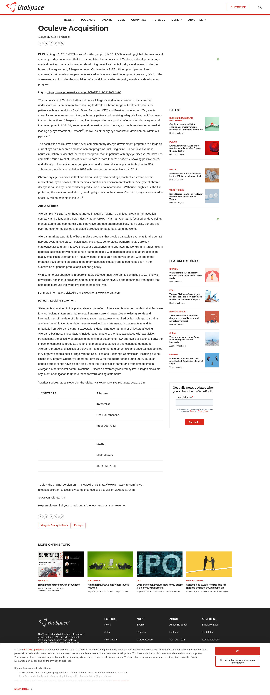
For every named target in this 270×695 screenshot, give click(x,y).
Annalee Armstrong (177, 346)
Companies (138, 20)
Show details (21, 689)
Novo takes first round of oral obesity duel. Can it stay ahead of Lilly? (186, 361)
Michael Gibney (176, 180)
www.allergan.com (109, 292)
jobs (94, 505)
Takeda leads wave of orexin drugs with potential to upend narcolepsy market (184, 318)
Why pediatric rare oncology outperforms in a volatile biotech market (185, 275)
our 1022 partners (33, 649)
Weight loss (176, 190)
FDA (171, 290)
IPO (138, 581)
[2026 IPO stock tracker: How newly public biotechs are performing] (159, 564)
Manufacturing (195, 581)
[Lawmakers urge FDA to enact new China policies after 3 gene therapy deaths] (212, 148)
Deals (172, 169)
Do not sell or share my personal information (237, 661)
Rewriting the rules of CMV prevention (59, 584)
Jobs (121, 20)
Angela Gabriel (121, 591)
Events (107, 20)
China (172, 333)
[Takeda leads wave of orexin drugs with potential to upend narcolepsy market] (212, 318)
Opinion (173, 269)
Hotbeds (159, 20)
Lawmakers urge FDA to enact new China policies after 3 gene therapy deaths (185, 148)
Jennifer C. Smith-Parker (48, 591)
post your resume (114, 505)
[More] (73, 20)
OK (238, 650)
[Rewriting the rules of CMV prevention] (61, 564)
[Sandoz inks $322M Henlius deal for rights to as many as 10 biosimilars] (209, 564)
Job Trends (94, 581)
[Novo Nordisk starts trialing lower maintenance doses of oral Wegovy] (212, 196)
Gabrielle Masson (176, 154)
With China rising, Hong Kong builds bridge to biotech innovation (184, 339)
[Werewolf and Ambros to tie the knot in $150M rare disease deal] (212, 175)
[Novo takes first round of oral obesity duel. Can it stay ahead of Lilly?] (212, 360)
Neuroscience (177, 312)
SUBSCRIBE (238, 7)
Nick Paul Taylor (176, 203)
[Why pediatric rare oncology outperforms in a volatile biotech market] (212, 275)
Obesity (173, 354)
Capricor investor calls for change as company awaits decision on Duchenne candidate (185, 127)
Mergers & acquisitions (54, 525)
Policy (173, 142)
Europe (78, 525)
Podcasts (88, 20)
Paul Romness (175, 282)
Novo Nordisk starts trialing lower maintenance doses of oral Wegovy (185, 196)
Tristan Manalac (176, 367)
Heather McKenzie (177, 133)
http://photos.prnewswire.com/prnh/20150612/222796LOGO (84, 92)
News (68, 20)
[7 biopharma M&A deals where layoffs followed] (110, 564)
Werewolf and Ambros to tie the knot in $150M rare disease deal (185, 174)
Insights (43, 581)
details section (121, 680)
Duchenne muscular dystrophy (181, 119)
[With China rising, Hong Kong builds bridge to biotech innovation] (212, 339)
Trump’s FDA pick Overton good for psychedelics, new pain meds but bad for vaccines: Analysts (185, 297)
